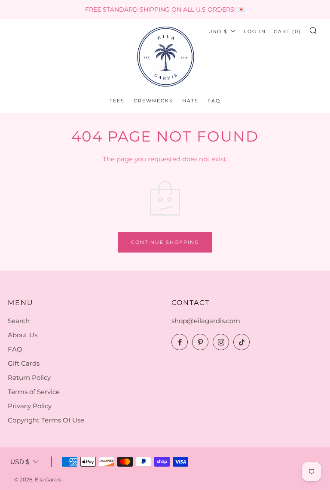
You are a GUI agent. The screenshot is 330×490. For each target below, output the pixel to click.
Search (19, 321)
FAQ (214, 101)
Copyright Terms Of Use (46, 420)
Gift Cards (24, 363)
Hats (190, 101)
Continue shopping (165, 242)
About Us (22, 335)
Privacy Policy (30, 406)
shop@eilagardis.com (205, 321)
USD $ (218, 31)
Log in (255, 31)
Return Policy (29, 377)
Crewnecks (153, 101)
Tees (117, 101)
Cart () (287, 31)
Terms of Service (34, 392)
